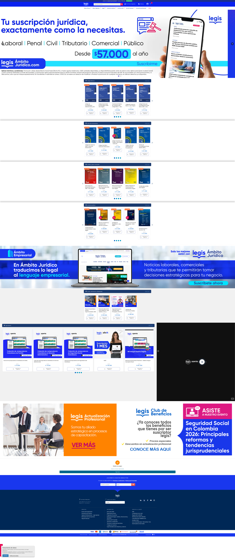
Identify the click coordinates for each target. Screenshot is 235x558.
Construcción (120, 8)
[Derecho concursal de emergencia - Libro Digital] (131, 215)
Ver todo (147, 80)
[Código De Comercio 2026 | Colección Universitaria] (90, 135)
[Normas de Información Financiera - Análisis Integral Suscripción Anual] (139, 344)
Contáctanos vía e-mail (137, 513)
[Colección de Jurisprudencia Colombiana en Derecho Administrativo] (48, 344)
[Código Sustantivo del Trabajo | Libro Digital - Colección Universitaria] (117, 133)
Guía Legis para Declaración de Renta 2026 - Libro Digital (90, 187)
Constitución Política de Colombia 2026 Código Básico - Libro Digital (117, 106)
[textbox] (107, 4)
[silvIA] (109, 344)
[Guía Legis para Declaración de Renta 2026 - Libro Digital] (90, 176)
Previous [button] (83, 101)
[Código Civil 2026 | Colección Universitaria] (104, 135)
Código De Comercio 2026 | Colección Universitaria (90, 146)
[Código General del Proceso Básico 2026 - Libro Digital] (104, 93)
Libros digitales (96, 8)
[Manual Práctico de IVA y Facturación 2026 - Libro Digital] (104, 176)
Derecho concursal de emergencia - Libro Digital (131, 224)
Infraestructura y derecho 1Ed (143, 229)
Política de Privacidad (83, 534)
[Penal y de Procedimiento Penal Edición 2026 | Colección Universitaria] (144, 135)
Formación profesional (141, 8)
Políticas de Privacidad (112, 520)
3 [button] (118, 116)
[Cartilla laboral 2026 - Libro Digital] (144, 176)
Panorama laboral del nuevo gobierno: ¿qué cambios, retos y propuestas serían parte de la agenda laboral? (104, 312)
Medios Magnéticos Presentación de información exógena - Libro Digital (131, 187)
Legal (103, 8)
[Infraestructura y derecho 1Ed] (144, 217)
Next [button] (152, 101)
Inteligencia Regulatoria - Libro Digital (116, 224)
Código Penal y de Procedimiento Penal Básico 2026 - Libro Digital (144, 106)
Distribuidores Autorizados (138, 523)
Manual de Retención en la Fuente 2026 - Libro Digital (117, 187)
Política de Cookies (14, 555)
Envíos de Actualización (87, 511)
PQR (133, 511)
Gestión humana (129, 8)
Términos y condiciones (112, 521)
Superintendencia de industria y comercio (116, 526)
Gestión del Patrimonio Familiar (130, 310)
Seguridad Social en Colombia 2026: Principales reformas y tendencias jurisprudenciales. (117, 311)
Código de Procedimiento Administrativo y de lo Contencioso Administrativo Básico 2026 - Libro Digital (90, 107)
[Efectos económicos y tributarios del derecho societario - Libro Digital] (104, 215)
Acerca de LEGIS (110, 511)
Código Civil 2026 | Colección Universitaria (104, 146)
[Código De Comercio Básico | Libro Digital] (131, 93)
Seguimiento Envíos (111, 513)
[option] (90, 100)
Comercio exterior (111, 8)
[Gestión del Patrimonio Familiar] (131, 301)
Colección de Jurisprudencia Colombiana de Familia (15, 360)
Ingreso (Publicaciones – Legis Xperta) (90, 515)
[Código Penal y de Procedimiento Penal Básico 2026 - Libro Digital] (144, 93)
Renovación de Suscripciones (88, 516)
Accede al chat (135, 520)
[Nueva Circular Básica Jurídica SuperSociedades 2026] (90, 301)
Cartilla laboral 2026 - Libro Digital (144, 186)
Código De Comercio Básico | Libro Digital (130, 105)
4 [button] (120, 116)
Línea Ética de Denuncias (102, 534)
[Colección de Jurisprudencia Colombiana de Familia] (17, 344)
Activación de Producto (87, 513)
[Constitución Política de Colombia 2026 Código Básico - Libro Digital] (117, 93)
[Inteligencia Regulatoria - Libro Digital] (117, 215)
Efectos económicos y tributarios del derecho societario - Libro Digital (104, 224)
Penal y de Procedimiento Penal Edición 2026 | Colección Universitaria (144, 147)
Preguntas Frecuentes (112, 515)
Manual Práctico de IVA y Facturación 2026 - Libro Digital (104, 187)
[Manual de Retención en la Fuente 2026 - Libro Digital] (117, 176)
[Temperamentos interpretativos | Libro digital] (90, 217)
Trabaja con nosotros (112, 525)
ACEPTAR (5, 555)
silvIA (149, 8)
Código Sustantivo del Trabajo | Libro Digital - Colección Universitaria (117, 143)
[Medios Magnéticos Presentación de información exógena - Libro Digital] (131, 176)
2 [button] (116, 116)
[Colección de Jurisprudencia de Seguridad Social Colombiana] (78, 344)
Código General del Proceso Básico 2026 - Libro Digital (104, 105)
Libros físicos (87, 8)
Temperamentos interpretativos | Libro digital (90, 229)
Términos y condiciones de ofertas (115, 523)
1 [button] (114, 116)
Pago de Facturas (85, 518)
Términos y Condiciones (93, 534)
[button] (118, 76)
